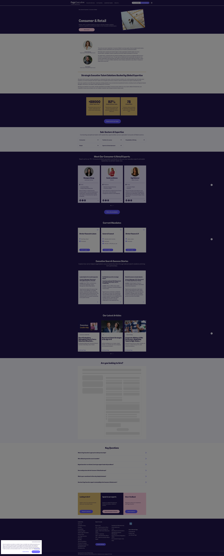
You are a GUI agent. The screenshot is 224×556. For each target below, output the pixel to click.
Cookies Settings (26, 551)
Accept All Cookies (35, 551)
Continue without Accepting (36, 541)
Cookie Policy (37, 548)
